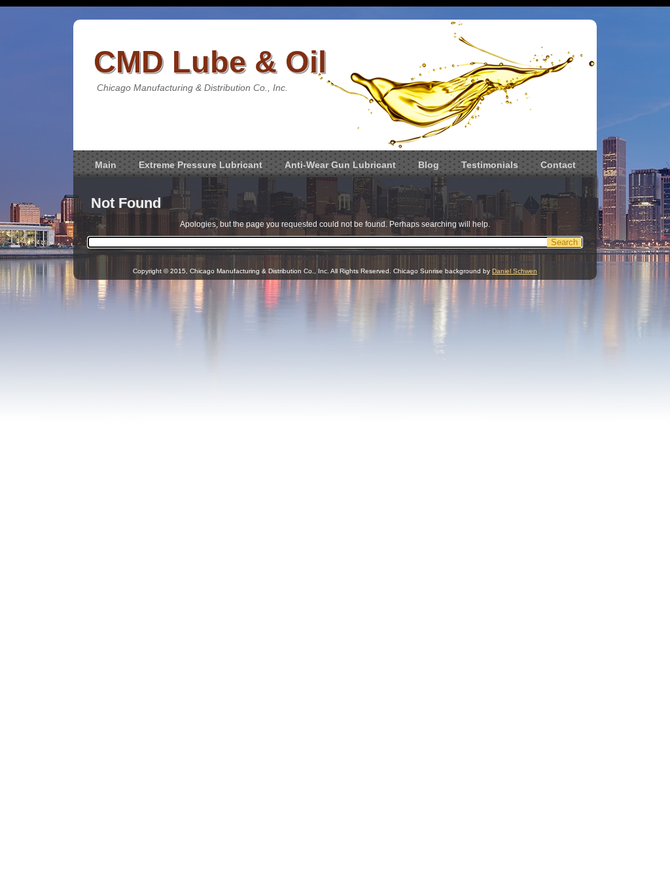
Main (105, 165)
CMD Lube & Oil (210, 61)
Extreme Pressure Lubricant (200, 165)
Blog (428, 165)
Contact (558, 165)
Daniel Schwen (514, 271)
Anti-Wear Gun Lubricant (340, 165)
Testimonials (489, 165)
